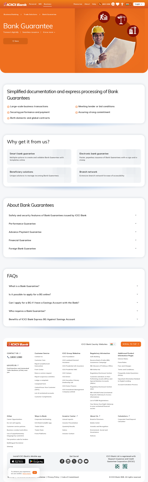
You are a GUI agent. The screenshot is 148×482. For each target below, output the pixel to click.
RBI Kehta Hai (95, 369)
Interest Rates (123, 359)
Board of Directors (96, 419)
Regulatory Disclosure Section (101, 373)
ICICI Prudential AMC (69, 369)
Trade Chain (39, 430)
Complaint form (40, 384)
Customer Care (40, 360)
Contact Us (39, 356)
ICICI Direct (66, 376)
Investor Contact (68, 433)
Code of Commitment (70, 477)
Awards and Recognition (99, 426)
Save (17, 41)
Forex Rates (122, 362)
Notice (64, 430)
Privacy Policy (53, 477)
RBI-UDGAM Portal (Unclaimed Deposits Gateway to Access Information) (101, 395)
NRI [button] (40, 4)
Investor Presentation (70, 423)
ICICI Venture (67, 373)
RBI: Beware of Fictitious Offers (101, 366)
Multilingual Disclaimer (15, 443)
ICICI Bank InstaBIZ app (43, 423)
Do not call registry (14, 423)
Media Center (95, 423)
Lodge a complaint (41, 380)
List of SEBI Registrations (99, 400)
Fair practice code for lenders (17, 439)
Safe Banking (95, 356)
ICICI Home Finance (69, 386)
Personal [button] (32, 4)
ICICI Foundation (68, 356)
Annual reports (67, 419)
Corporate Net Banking (43, 419)
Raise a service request (43, 373)
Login (137, 4)
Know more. (27, 473)
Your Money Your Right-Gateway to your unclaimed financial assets (101, 406)
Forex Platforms (40, 433)
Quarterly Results (68, 426)
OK (35, 472)
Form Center (39, 369)
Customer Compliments (43, 397)
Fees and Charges (124, 366)
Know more (48, 32)
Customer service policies (16, 426)
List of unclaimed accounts (44, 393)
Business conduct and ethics (17, 430)
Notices (93, 436)
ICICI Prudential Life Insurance (73, 366)
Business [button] (47, 4)
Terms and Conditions (126, 369)
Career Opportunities (14, 419)
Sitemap (10, 446)
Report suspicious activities (45, 376)
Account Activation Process (128, 384)
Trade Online (39, 426)
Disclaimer (41, 477)
